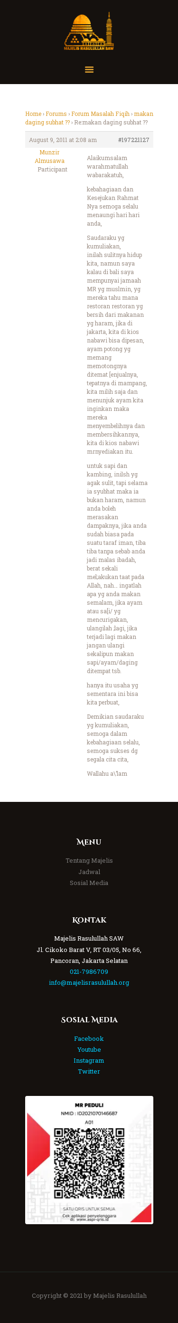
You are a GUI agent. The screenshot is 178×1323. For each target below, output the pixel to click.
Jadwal (89, 871)
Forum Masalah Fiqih (100, 113)
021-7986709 (89, 971)
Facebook (89, 1038)
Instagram (89, 1060)
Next (137, 1160)
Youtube (89, 1049)
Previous (41, 1160)
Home (33, 113)
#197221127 (134, 139)
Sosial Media (89, 882)
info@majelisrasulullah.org (89, 982)
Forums (56, 113)
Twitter (89, 1071)
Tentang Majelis (89, 860)
